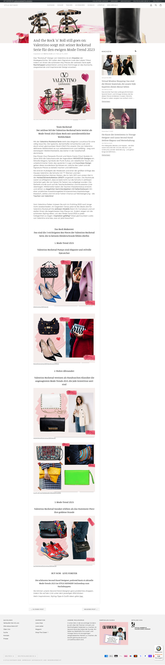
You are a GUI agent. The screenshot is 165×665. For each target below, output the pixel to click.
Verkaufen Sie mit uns (11, 623)
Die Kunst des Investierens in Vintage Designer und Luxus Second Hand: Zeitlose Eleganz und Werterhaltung (119, 137)
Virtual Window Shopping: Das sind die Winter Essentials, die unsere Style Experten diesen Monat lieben (119, 84)
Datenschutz (37, 660)
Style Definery (11, 660)
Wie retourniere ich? (10, 626)
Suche (5, 632)
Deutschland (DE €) (140, 1)
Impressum (26, 660)
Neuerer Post (90, 609)
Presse (5, 639)
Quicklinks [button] (8, 620)
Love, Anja (39, 623)
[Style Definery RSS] (135, 51)
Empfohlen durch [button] (107, 620)
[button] (51, 5)
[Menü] (162, 646)
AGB (45, 660)
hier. (81, 596)
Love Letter (39, 626)
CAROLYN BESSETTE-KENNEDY (23, 1)
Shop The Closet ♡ (42, 632)
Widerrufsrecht (54, 660)
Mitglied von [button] (136, 620)
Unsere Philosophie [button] (75, 620)
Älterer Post (37, 609)
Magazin (38, 629)
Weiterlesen (106, 101)
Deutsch (156, 1)
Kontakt (6, 635)
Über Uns (6, 629)
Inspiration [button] (40, 620)
